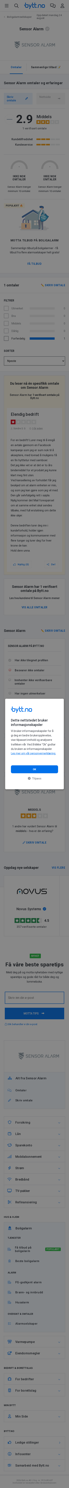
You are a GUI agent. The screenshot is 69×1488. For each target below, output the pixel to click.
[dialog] (34, 744)
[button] (34, 778)
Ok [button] (34, 769)
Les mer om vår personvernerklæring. (33, 753)
